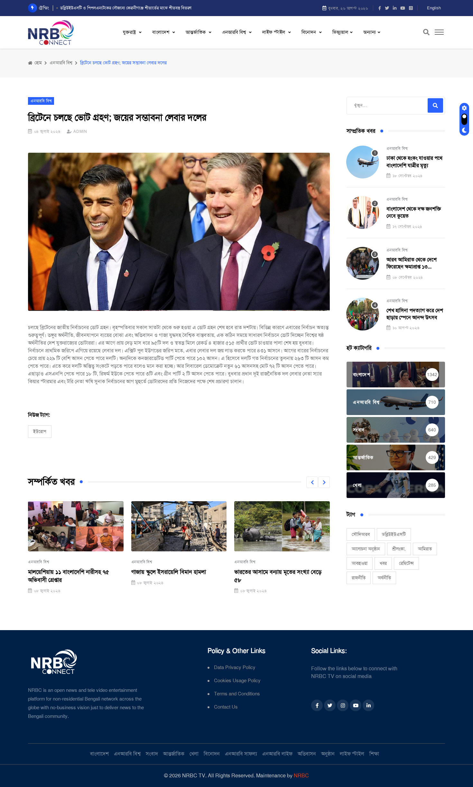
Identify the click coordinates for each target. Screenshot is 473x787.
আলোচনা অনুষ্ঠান (366, 549)
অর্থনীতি (384, 578)
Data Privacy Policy (234, 667)
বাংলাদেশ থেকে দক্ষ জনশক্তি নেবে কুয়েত (413, 212)
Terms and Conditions (237, 694)
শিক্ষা (374, 753)
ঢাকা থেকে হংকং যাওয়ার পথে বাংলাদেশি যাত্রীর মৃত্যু (414, 161)
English (434, 8)
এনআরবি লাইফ (277, 753)
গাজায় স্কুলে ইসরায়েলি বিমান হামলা (168, 572)
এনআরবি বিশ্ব (234, 32)
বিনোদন (309, 32)
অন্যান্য (369, 32)
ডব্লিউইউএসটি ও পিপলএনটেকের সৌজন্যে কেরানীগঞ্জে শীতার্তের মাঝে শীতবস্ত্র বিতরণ (125, 8)
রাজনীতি (359, 578)
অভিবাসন (307, 753)
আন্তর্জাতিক (196, 32)
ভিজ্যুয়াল (340, 32)
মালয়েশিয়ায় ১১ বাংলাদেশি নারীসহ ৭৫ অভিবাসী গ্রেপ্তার (68, 576)
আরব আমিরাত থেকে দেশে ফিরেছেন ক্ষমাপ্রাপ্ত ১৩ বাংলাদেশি (411, 263)
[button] (312, 482)
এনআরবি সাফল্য (241, 753)
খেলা (194, 753)
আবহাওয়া (359, 563)
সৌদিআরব (361, 534)
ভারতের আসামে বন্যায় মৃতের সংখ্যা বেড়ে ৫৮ (277, 576)
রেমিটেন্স (406, 563)
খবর (383, 563)
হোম (37, 63)
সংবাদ (152, 753)
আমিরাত (425, 549)
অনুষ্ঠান (328, 753)
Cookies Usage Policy (237, 680)
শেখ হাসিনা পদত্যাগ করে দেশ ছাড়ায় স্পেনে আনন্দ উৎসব (414, 314)
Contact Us (226, 707)
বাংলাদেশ (161, 32)
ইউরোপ (39, 431)
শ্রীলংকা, (399, 549)
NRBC (301, 775)
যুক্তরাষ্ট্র (130, 32)
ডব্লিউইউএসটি (394, 534)
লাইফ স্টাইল (274, 32)
